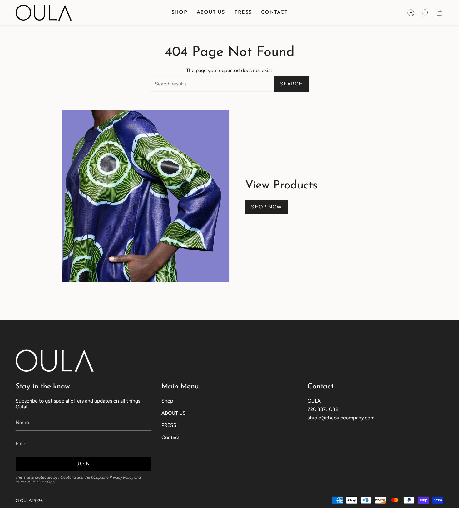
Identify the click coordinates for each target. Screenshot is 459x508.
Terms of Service (30, 481)
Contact (170, 437)
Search (291, 84)
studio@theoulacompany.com (341, 418)
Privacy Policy (121, 477)
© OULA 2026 (29, 500)
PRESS (168, 425)
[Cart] (439, 12)
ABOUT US (173, 413)
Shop (167, 401)
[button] (179, 12)
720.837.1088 (323, 409)
